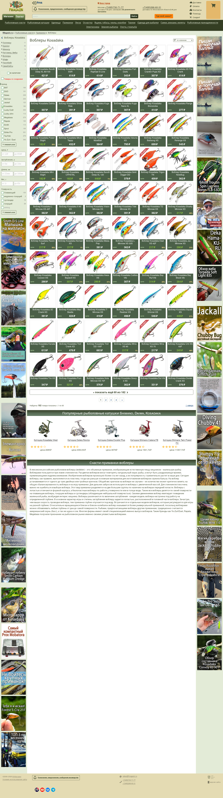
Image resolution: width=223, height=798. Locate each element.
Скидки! (196, 17)
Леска (78, 22)
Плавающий (15, 192)
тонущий (15, 203)
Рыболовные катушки (38, 22)
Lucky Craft (15, 109)
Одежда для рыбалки (148, 22)
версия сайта (215, 782)
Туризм (131, 22)
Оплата (196, 6)
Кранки (6, 46)
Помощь (197, 13)
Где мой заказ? (164, 16)
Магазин (8, 16)
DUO (15, 91)
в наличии (15, 72)
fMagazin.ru (8, 32)
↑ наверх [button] (189, 405)
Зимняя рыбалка (109, 26)
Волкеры (7, 56)
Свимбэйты (8, 66)
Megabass (15, 117)
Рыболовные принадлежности (202, 22)
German (15, 98)
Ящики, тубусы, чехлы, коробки (110, 22)
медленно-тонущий (15, 196)
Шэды (5, 59)
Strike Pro (15, 132)
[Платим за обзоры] (209, 56)
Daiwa (15, 95)
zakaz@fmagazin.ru (130, 776)
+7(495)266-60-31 (152, 7)
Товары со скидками (13, 78)
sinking (7, 207)
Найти (134, 16)
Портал (20, 16)
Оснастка (87, 22)
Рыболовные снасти (15, 22)
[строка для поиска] (81, 16)
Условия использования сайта (15, 779)
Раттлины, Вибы (10, 53)
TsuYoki (15, 135)
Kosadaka (15, 106)
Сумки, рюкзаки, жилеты (173, 22)
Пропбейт (7, 63)
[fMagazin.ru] (16, 6)
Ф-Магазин (16, 776)
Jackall (15, 102)
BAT (15, 87)
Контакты (197, 10)
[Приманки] (2, 37)
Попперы (7, 43)
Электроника (92, 26)
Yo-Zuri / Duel (15, 139)
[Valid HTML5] (209, 777)
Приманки (68, 22)
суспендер (15, 200)
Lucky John (15, 113)
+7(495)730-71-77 (114, 7)
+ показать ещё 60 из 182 (109, 392)
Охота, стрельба (128, 26)
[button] (37, 790)
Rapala (15, 121)
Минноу (6, 49)
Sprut (15, 128)
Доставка (197, 2)
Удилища (56, 22)
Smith (15, 124)
